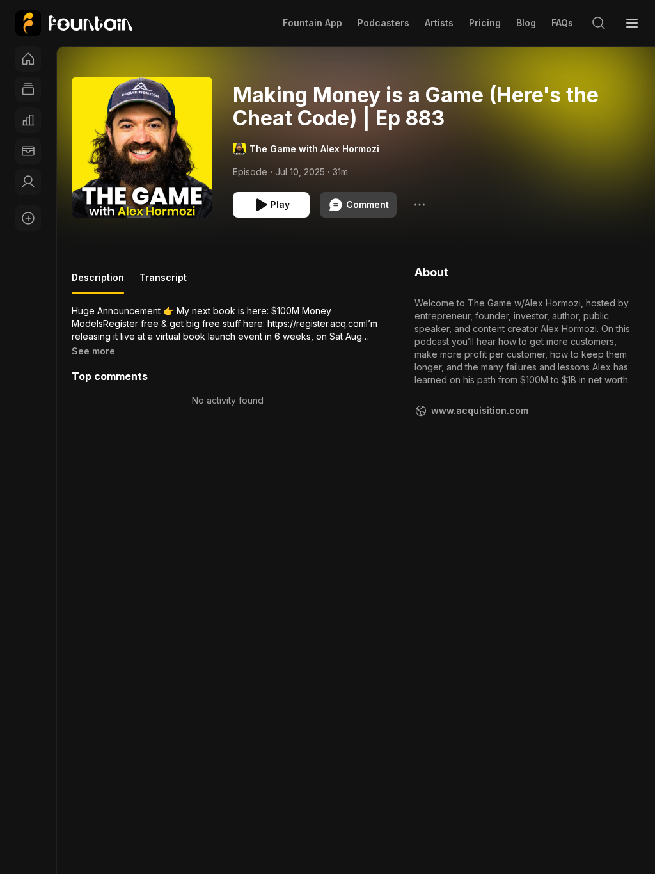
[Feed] (28, 89)
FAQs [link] (562, 22)
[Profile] (28, 182)
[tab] (98, 282)
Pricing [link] (485, 22)
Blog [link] (526, 22)
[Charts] (28, 120)
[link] (73, 23)
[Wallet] (28, 151)
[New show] (28, 218)
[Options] (419, 205)
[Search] (598, 23)
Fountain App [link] (312, 22)
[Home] (28, 59)
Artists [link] (439, 22)
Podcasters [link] (383, 22)
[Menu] (632, 23)
